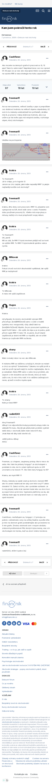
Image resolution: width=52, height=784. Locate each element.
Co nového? (7, 4)
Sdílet (13, 573)
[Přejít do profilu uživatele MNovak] (4, 258)
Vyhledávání (7, 691)
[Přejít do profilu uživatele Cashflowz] (4, 58)
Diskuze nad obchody (27, 37)
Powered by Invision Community (26, 777)
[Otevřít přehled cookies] (7, 780)
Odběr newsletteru (10, 642)
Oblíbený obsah (8, 687)
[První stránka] (3, 47)
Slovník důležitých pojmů (12, 653)
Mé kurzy (19, 4)
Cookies (34, 774)
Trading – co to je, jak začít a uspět (16, 650)
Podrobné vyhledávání (11, 638)
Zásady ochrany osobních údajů (15, 758)
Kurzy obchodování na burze (14, 707)
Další (43, 47)
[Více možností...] (47, 58)
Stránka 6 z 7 (28, 47)
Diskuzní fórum (8, 680)
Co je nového (7, 683)
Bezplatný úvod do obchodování (15, 703)
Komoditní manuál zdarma (12, 657)
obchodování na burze (11, 722)
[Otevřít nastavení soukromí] (3, 780)
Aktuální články (8, 634)
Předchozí (12, 47)
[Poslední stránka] (48, 47)
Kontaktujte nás (21, 774)
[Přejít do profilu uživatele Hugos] (4, 306)
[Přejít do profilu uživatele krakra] (4, 172)
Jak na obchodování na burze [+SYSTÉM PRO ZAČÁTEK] (25, 665)
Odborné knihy (8, 711)
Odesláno (20, 60)
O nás (4, 699)
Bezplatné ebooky (9, 646)
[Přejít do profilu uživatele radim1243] (4, 415)
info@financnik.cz (9, 617)
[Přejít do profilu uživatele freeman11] (4, 99)
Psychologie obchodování (13, 661)
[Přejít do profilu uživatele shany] (4, 351)
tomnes (8, 35)
